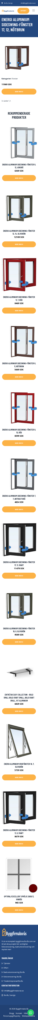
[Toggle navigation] (33, 10)
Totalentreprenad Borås (13, 981)
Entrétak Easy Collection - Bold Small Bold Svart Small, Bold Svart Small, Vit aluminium (19, 697)
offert (23, 11)
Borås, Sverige (8, 3)
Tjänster (6, 963)
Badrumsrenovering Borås (14, 972)
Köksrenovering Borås (12, 977)
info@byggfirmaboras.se (28, 3)
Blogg (11, 1013)
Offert (5, 968)
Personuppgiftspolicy (11, 1016)
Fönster (15, 78)
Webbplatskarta (28, 1016)
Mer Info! (19, 91)
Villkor (26, 1013)
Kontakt (19, 1013)
